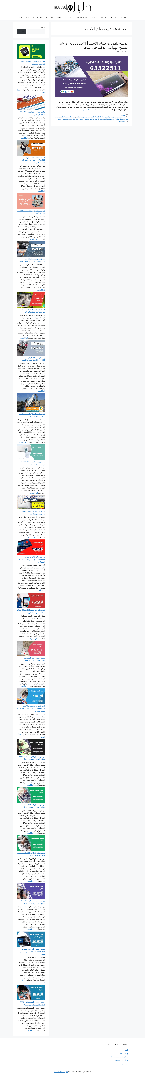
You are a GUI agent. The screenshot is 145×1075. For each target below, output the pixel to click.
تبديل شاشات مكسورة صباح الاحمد (115, 117)
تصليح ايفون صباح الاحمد (83, 117)
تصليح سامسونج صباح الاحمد (103, 119)
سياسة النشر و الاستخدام (119, 1057)
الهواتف (123, 115)
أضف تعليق (122, 121)
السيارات (123, 17)
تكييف (93, 17)
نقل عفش (113, 17)
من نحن (125, 1064)
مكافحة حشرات (82, 17)
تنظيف (59, 17)
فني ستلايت (102, 17)
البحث (43, 27)
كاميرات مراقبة (24, 17)
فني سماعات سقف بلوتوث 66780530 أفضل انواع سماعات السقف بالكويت (33, 160)
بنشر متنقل (49, 17)
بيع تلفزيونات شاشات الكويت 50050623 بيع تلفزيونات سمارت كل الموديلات (32, 559)
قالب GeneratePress (61, 1072)
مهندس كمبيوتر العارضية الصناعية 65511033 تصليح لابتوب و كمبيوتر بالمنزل (33, 951)
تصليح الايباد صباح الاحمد (97, 117)
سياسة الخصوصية (121, 1060)
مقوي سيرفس (37, 17)
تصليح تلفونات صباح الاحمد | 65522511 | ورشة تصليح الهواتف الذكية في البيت (93, 45)
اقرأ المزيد (85, 110)
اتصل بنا (125, 1050)
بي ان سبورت (69, 17)
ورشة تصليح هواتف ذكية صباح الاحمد (68, 119)
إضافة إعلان (124, 1053)
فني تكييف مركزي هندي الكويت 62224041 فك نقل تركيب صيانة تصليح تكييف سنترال (31, 708)
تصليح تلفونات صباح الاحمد (67, 117)
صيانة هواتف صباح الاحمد (87, 119)
